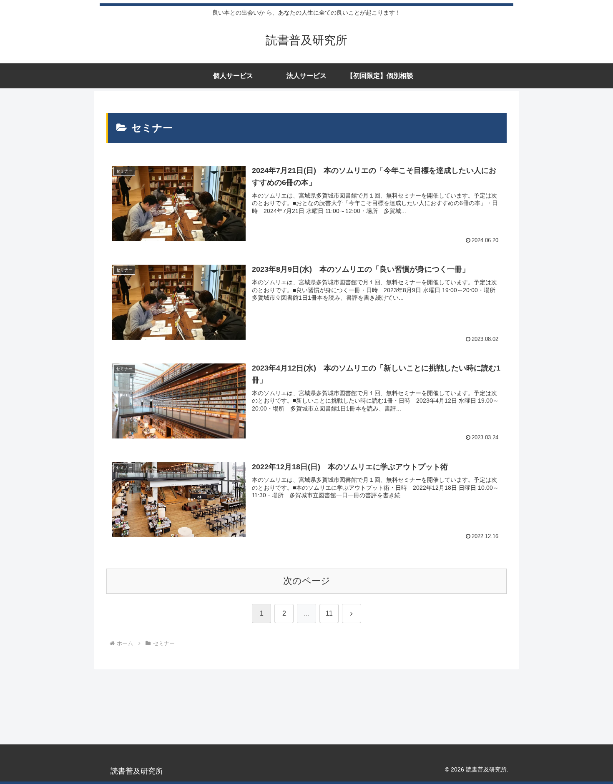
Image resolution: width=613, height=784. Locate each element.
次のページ (306, 581)
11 (329, 613)
